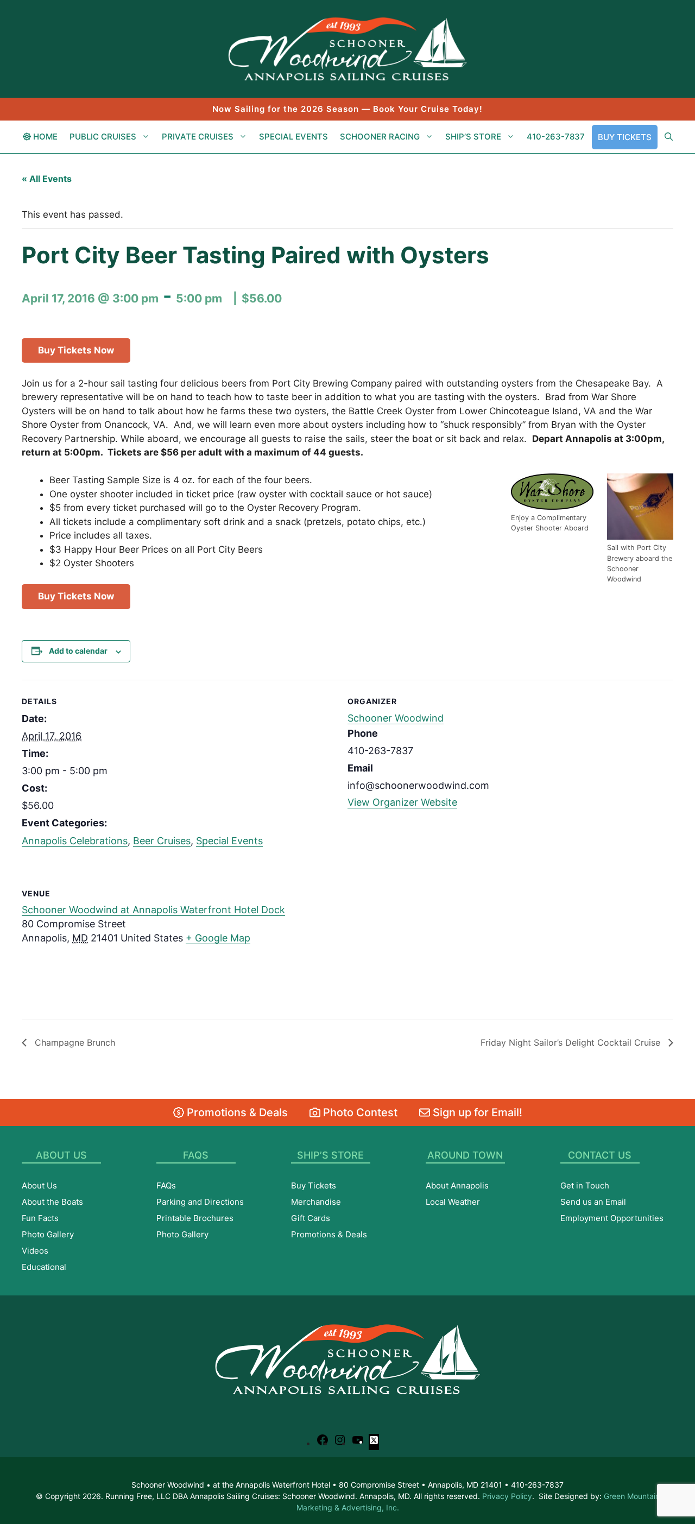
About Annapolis (457, 1185)
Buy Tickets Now (76, 350)
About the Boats (52, 1202)
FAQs (166, 1185)
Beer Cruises (162, 840)
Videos (35, 1250)
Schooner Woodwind (396, 718)
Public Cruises (103, 136)
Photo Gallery (48, 1234)
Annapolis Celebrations (75, 840)
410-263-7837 (556, 136)
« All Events (47, 178)
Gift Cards (310, 1218)
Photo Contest (358, 1112)
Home (44, 136)
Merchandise (316, 1202)
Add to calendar (78, 650)
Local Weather (453, 1202)
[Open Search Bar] (669, 137)
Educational (44, 1267)
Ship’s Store (473, 136)
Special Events (293, 136)
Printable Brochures (194, 1218)
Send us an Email (593, 1202)
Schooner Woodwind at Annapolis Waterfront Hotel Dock (153, 909)
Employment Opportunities (612, 1218)
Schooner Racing (380, 136)
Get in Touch (584, 1185)
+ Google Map (218, 938)
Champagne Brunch (73, 1042)
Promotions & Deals (236, 1112)
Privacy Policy (507, 1496)
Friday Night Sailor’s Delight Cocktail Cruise (572, 1042)
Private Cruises (197, 136)
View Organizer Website (402, 802)
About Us (39, 1185)
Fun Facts (40, 1218)
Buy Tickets (625, 137)
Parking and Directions (200, 1202)
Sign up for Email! (476, 1112)
